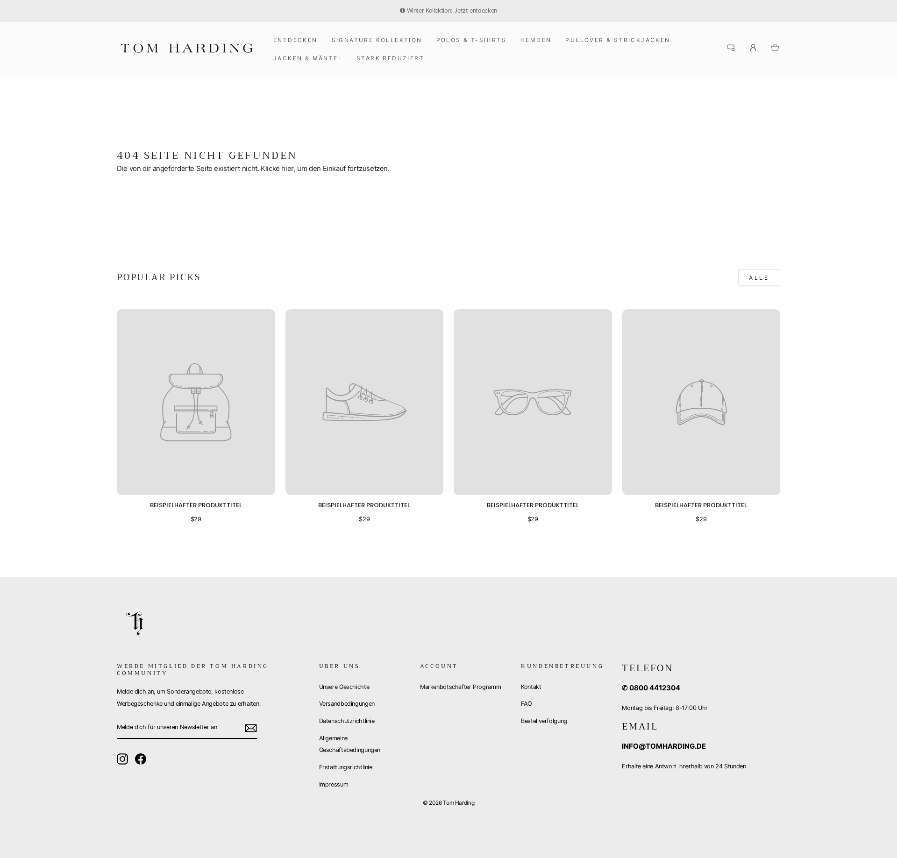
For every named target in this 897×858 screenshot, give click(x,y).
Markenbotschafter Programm (460, 686)
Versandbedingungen (347, 703)
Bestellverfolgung (544, 720)
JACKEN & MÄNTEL (307, 58)
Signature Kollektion (377, 39)
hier (287, 168)
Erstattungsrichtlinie (345, 767)
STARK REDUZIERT (390, 58)
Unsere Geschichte (344, 686)
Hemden (535, 39)
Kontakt (531, 686)
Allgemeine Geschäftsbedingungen (350, 744)
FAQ (526, 703)
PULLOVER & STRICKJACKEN (617, 39)
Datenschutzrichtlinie (347, 720)
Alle (759, 277)
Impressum (334, 784)
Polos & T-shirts (471, 39)
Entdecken (295, 39)
